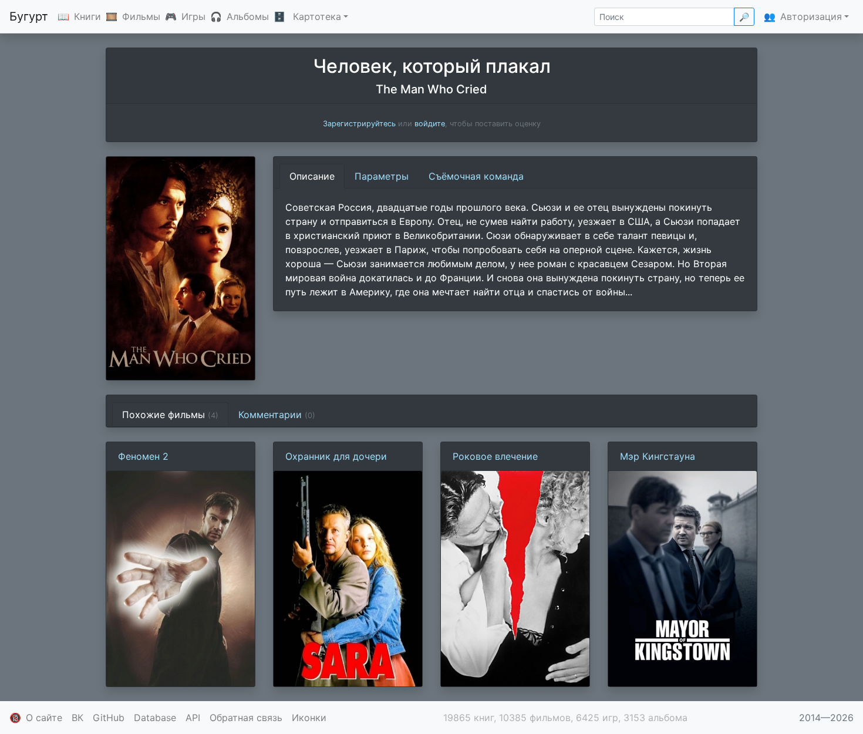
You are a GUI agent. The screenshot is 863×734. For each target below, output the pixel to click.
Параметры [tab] (382, 176)
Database (155, 717)
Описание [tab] (312, 176)
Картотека (317, 16)
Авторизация (811, 16)
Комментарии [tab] (276, 414)
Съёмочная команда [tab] (476, 176)
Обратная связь (246, 717)
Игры (193, 16)
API (193, 717)
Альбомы (248, 16)
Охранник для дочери (336, 456)
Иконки (309, 717)
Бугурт (28, 16)
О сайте (44, 717)
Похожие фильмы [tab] (170, 414)
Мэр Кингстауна (657, 456)
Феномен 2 (143, 456)
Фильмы (141, 16)
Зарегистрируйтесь (359, 123)
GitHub (108, 717)
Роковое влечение (495, 456)
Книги (87, 16)
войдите (429, 123)
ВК (77, 717)
